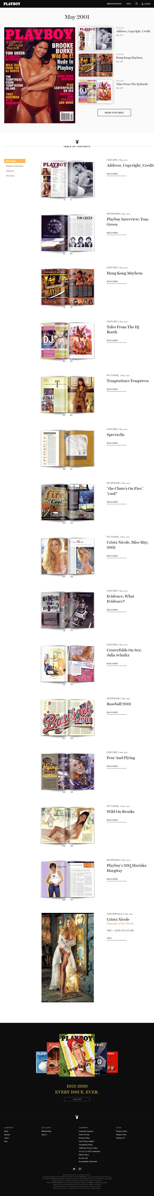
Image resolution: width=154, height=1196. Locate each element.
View (109, 938)
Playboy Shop (121, 1131)
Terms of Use (84, 1135)
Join (128, 4)
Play (6, 1141)
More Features (114, 112)
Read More (117, 174)
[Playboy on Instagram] (80, 1169)
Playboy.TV (120, 1138)
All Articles (11, 161)
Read (6, 1131)
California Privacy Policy (88, 1148)
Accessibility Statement (88, 1161)
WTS (55, 1182)
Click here (82, 1177)
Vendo (90, 1182)
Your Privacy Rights (86, 1141)
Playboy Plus (121, 1135)
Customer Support (86, 1131)
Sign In (44, 1135)
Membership (46, 1131)
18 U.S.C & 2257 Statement (89, 1151)
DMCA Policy (84, 1155)
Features (10, 171)
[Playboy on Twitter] (74, 1169)
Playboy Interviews (14, 166)
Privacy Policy (84, 1138)
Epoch (60, 1182)
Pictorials (10, 175)
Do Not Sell (83, 1158)
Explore (7, 1135)
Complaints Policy (86, 1145)
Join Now (77, 1099)
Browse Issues (114, 4)
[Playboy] (12, 3)
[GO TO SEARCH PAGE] (137, 4)
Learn (6, 1138)
